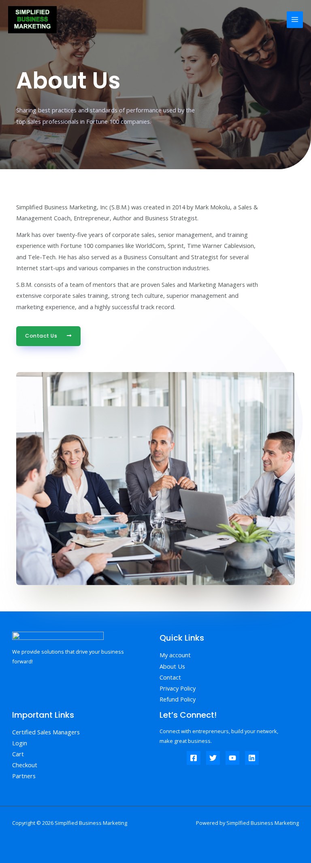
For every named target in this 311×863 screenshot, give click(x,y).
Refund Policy (178, 699)
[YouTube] (232, 758)
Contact (170, 677)
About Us (172, 666)
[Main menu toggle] (295, 19)
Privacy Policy (178, 688)
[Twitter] (213, 758)
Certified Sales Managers (46, 732)
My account (175, 655)
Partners (24, 776)
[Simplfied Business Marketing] (32, 20)
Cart (18, 754)
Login (19, 743)
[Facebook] (193, 758)
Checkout (24, 765)
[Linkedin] (252, 758)
